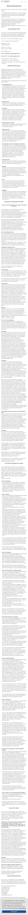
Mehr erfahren (22, 908)
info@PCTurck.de (7, 51)
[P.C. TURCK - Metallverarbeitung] (5, 1)
